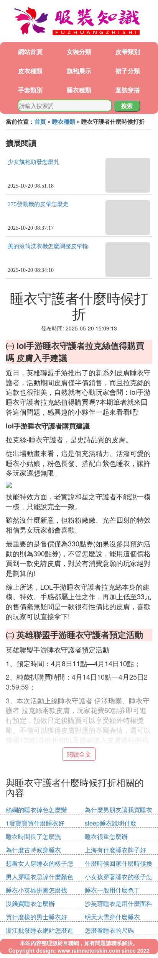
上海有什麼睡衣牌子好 (115, 849)
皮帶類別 (127, 51)
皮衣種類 (30, 70)
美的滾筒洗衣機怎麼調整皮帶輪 (48, 246)
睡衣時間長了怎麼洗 (33, 836)
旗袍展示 (79, 70)
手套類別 (30, 89)
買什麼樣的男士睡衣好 (36, 916)
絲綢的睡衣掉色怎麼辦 (36, 809)
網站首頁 (30, 51)
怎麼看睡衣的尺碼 (109, 930)
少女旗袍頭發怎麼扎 (33, 162)
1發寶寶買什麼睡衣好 (35, 823)
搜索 (127, 105)
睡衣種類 (79, 89)
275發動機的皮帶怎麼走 (38, 204)
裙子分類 (127, 70)
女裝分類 (79, 51)
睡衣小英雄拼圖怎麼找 (36, 890)
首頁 (40, 121)
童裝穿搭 (127, 89)
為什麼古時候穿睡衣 (33, 849)
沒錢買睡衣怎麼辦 (30, 903)
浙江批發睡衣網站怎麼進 (39, 930)
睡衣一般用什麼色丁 (112, 890)
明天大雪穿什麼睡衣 (112, 916)
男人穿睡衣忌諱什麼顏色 (39, 876)
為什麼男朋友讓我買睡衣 (118, 809)
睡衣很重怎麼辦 (106, 836)
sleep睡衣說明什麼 (111, 823)
